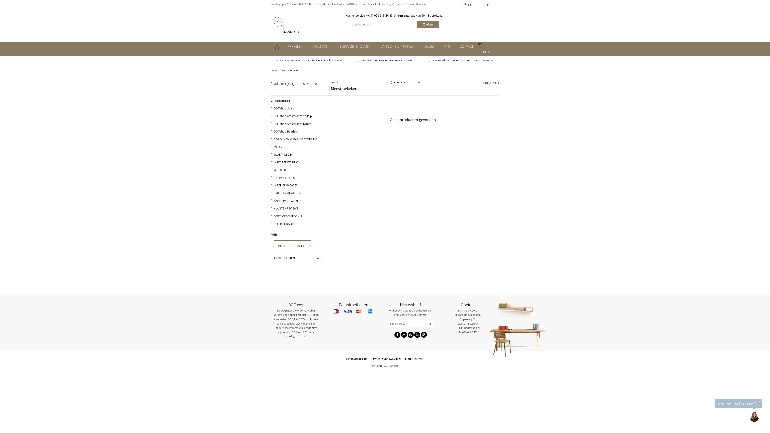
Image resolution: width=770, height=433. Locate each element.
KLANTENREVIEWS (286, 208)
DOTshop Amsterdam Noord (292, 124)
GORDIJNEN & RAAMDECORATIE (295, 139)
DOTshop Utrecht (285, 108)
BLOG (487, 52)
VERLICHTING (283, 170)
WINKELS (294, 47)
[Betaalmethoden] (336, 312)
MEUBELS (280, 147)
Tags (282, 70)
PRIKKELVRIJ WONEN (287, 193)
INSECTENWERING (286, 162)
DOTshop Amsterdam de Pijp (293, 116)
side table (293, 70)
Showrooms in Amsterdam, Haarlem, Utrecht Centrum (310, 60)
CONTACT (466, 47)
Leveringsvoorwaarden (386, 358)
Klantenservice (414, 358)
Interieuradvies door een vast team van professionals (463, 60)
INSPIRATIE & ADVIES (354, 47)
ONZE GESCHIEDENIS (288, 216)
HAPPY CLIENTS (284, 178)
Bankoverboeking (356, 358)
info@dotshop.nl (470, 328)
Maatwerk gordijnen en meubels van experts (386, 60)
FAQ (447, 47)
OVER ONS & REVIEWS (397, 47)
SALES (429, 47)
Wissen (320, 258)
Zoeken (428, 24)
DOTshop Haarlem (286, 131)
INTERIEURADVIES (286, 185)
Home (274, 70)
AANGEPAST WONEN (288, 201)
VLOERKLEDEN (283, 154)
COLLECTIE (320, 47)
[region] (720, 412)
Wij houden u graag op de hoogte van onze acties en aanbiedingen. (410, 313)
